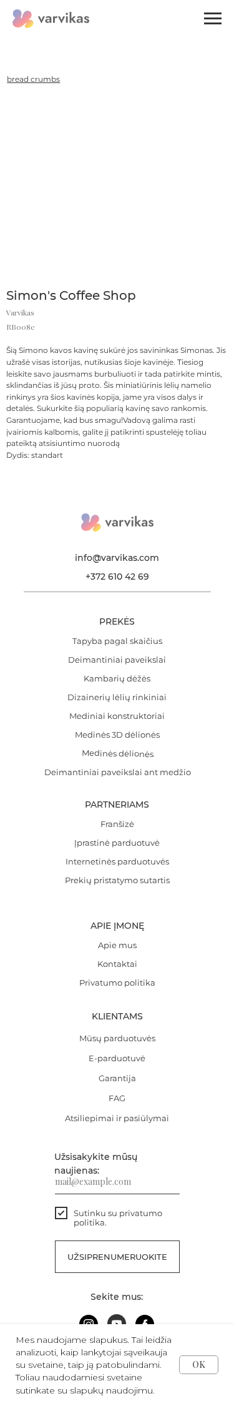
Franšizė (117, 824)
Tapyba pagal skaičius (117, 641)
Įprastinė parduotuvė (117, 843)
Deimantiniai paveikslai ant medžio (117, 772)
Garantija (117, 1078)
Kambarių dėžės (117, 678)
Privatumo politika (117, 983)
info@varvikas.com (117, 557)
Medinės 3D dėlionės (117, 735)
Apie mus (117, 945)
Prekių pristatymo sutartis (117, 880)
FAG (117, 1098)
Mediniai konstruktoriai (117, 716)
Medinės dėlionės (117, 753)
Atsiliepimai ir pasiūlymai (117, 1118)
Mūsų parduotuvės (117, 1038)
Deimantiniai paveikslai (117, 660)
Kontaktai (117, 964)
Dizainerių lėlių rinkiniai (117, 697)
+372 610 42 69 (117, 576)
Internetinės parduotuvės (117, 861)
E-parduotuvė (117, 1058)
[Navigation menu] (213, 18)
